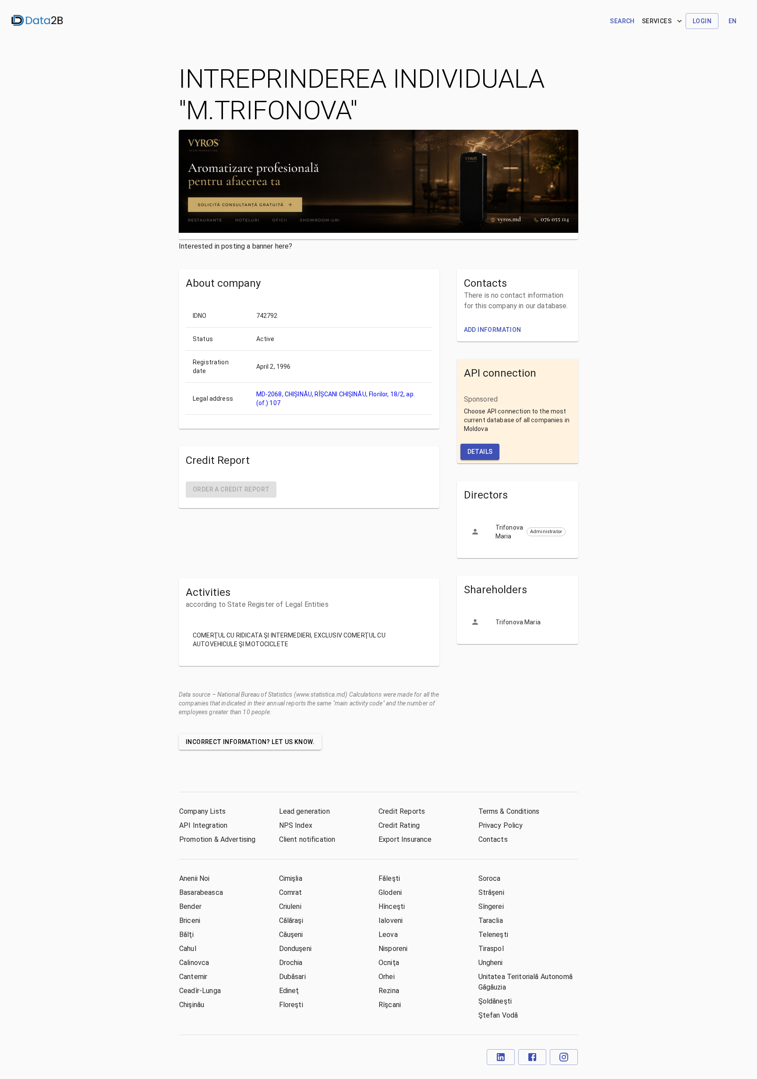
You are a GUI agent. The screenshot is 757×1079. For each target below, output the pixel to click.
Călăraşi (291, 920)
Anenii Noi (194, 878)
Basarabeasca (201, 892)
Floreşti (291, 1005)
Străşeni (491, 892)
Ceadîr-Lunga (200, 990)
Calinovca (194, 962)
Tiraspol (491, 948)
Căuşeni (291, 934)
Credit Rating (399, 825)
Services (657, 21)
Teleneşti (493, 934)
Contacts (493, 839)
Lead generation (304, 811)
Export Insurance (405, 839)
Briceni (189, 920)
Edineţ (289, 990)
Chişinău (191, 1005)
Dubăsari (292, 976)
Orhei (386, 976)
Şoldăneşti (495, 1001)
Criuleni (290, 906)
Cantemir (193, 976)
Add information (492, 329)
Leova (388, 934)
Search (622, 21)
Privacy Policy (500, 825)
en (733, 21)
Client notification (307, 839)
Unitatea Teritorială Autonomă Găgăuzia (525, 981)
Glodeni (390, 892)
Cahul (187, 948)
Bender (190, 906)
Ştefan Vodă (498, 1015)
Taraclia (490, 920)
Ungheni (490, 962)
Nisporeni (392, 948)
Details (480, 451)
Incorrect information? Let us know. (250, 741)
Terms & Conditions (509, 811)
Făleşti (389, 878)
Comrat (290, 892)
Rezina (388, 990)
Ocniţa (388, 962)
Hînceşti (391, 906)
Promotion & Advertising (217, 839)
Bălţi (186, 934)
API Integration (203, 825)
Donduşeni (295, 948)
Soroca (489, 878)
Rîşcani (389, 1005)
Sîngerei (491, 906)
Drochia (291, 962)
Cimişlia (290, 878)
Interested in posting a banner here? (235, 246)
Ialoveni (390, 920)
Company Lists (202, 811)
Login (702, 21)
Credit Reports (401, 811)
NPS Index (295, 825)
